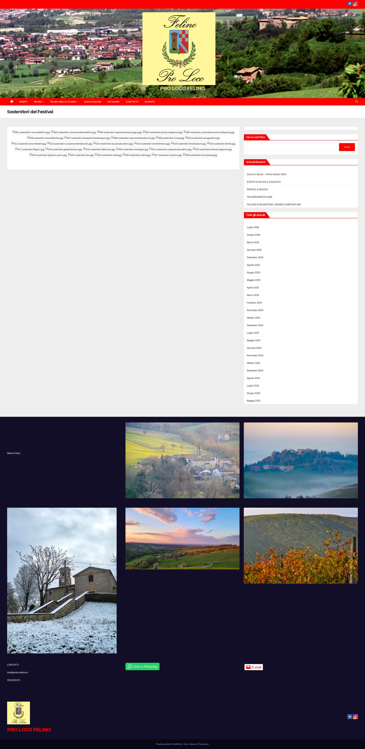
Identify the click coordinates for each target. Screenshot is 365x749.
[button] (357, 101)
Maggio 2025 (253, 280)
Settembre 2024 (255, 325)
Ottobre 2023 (253, 363)
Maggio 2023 (253, 401)
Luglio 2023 (253, 385)
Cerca (347, 147)
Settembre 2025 (255, 257)
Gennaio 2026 (254, 250)
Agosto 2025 (253, 265)
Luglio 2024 (253, 333)
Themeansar (203, 744)
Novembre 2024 (255, 310)
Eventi (24, 101)
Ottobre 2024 (253, 318)
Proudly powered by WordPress (169, 744)
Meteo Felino (13, 453)
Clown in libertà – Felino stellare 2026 (266, 174)
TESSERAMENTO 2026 (259, 197)
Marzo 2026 (253, 242)
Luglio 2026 (253, 227)
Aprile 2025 (253, 287)
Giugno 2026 (253, 235)
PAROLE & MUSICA (257, 189)
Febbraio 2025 (254, 303)
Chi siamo (113, 101)
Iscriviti (150, 101)
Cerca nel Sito (255, 137)
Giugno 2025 (253, 272)
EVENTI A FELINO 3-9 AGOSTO (264, 182)
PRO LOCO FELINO (182, 88)
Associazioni (92, 101)
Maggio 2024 (253, 340)
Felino (38, 101)
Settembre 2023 (255, 370)
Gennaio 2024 (254, 348)
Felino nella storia (63, 101)
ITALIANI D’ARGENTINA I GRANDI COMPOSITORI (274, 204)
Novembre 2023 (255, 355)
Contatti (132, 101)
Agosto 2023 (253, 378)
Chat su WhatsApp (145, 666)
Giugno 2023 (253, 393)
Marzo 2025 (253, 295)
